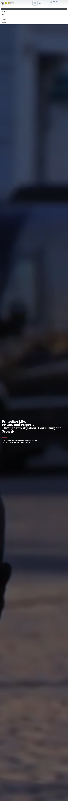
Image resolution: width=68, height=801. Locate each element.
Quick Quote (4, 22)
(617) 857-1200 (55, 1)
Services (3, 14)
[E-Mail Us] (35, 3)
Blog (2, 17)
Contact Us (4, 19)
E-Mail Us (39, 3)
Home (3, 9)
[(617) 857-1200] (51, 2)
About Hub (3, 11)
